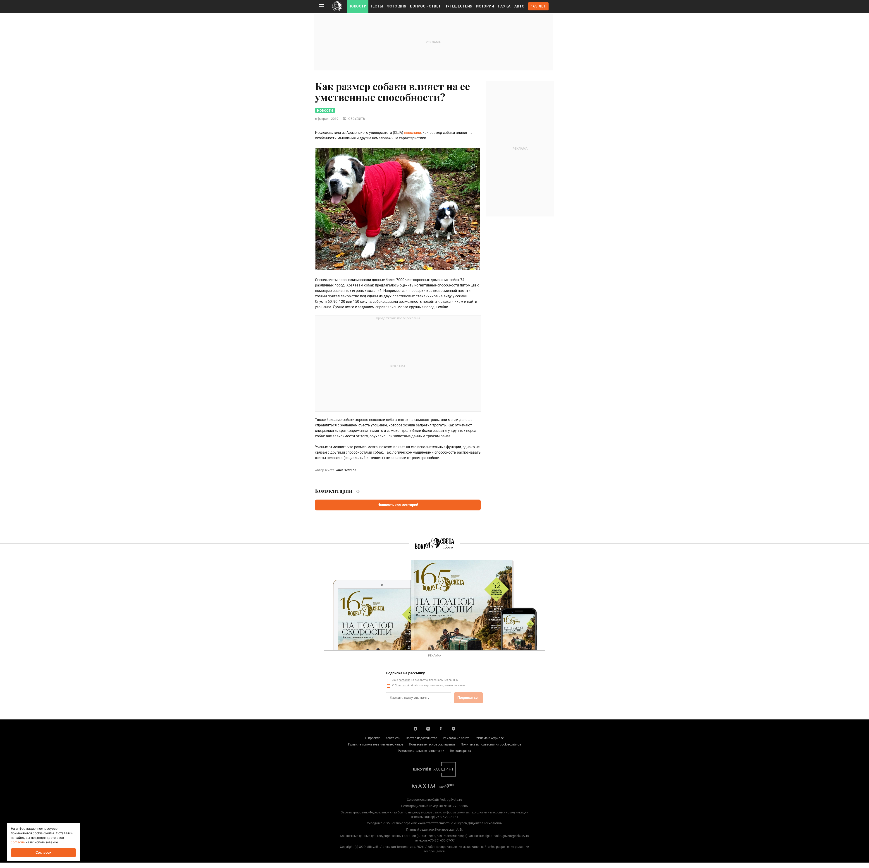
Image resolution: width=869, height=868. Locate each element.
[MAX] (415, 728)
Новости (358, 6)
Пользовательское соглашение (432, 744)
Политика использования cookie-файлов (491, 744)
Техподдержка (460, 751)
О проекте (372, 738)
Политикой (402, 685)
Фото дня (396, 6)
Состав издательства (421, 738)
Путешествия (458, 6)
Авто (519, 6)
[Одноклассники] (441, 728)
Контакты (392, 738)
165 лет (538, 6)
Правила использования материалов (375, 744)
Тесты (376, 6)
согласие (404, 680)
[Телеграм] (453, 728)
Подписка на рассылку (405, 673)
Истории (485, 6)
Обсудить (356, 118)
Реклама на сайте (456, 738)
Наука (504, 6)
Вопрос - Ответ (425, 6)
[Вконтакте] (428, 728)
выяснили (412, 132)
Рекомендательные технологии (421, 751)
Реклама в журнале (489, 738)
